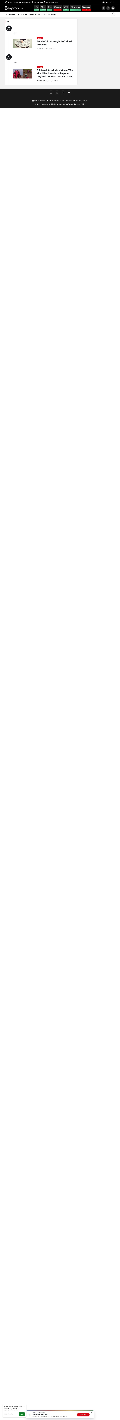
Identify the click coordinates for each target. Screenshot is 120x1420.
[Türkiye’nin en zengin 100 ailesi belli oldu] (41, 38)
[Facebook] (63, 92)
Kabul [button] (21, 1414)
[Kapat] (91, 1412)
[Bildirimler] (113, 8)
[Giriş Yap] (108, 8)
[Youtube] (69, 92)
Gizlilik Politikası (8, 1414)
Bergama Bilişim (79, 104)
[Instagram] (51, 92)
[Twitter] (57, 92)
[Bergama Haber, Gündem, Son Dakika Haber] (14, 8)
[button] (103, 8)
